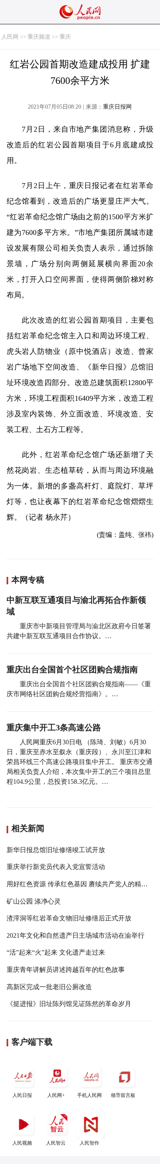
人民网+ (56, 1095)
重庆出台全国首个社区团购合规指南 (72, 669)
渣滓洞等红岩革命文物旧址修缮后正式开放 (69, 918)
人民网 (9, 37)
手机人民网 (89, 1095)
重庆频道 (38, 37)
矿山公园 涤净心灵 (34, 901)
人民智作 (89, 1143)
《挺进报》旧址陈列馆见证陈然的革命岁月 (69, 1003)
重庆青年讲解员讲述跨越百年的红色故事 (66, 969)
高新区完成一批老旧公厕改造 (49, 986)
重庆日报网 (117, 107)
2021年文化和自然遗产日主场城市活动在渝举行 (75, 935)
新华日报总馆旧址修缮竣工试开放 (56, 849)
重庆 (65, 37)
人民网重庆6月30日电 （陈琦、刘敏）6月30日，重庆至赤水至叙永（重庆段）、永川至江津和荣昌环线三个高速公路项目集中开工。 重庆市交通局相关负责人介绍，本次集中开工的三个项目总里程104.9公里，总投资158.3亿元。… (80, 762)
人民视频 (22, 1143)
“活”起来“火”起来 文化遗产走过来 (56, 952)
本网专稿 (27, 579)
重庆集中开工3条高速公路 (54, 727)
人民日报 (22, 1095)
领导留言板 (123, 1095)
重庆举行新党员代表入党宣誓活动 (56, 866)
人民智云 (56, 1143)
